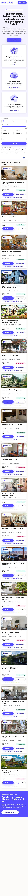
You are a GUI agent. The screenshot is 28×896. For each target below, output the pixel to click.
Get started (22, 2)
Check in (3, 130)
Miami (4, 152)
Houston (11, 149)
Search (14, 143)
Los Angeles (11, 152)
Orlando (4, 149)
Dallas (17, 149)
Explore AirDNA (14, 40)
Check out (17, 130)
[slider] (1, 126)
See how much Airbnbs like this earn (14, 197)
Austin (23, 149)
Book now (8, 194)
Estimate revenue (10, 812)
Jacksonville (20, 152)
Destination (4, 118)
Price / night (4, 124)
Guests (3, 136)
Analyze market (20, 194)
